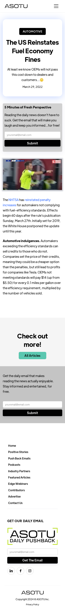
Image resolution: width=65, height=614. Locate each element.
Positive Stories (18, 452)
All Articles (32, 355)
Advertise (14, 496)
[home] (16, 6)
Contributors (16, 490)
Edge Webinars (18, 483)
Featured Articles (19, 477)
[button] (56, 6)
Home (12, 445)
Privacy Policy (32, 604)
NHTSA (13, 200)
